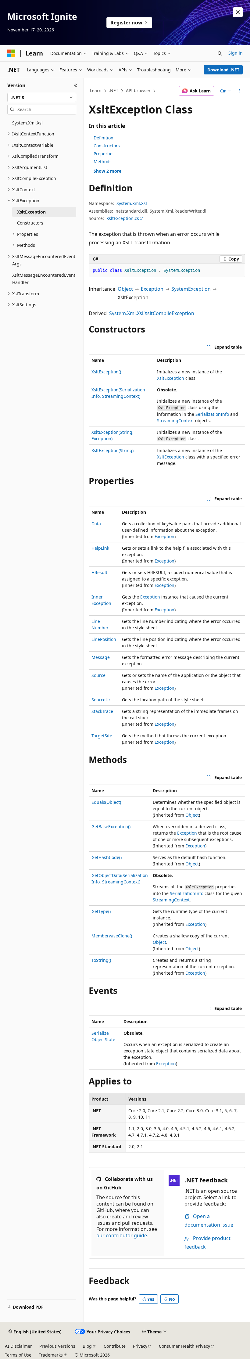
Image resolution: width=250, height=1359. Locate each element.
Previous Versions (57, 1346)
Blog (87, 1346)
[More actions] (239, 91)
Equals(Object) (106, 802)
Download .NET (223, 70)
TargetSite (101, 736)
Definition (103, 138)
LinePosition (103, 639)
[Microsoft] (11, 53)
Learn (96, 90)
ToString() (101, 960)
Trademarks (51, 1355)
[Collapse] (75, 85)
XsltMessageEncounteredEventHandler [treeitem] (43, 279)
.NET (113, 90)
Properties (104, 153)
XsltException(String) (112, 450)
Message (100, 657)
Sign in (235, 53)
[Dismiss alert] (238, 12)
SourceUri (101, 700)
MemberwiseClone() (111, 936)
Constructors (107, 146)
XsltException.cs (122, 218)
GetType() (101, 911)
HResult (99, 572)
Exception (152, 289)
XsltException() (106, 372)
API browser (138, 90)
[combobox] (41, 97)
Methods (103, 161)
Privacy (140, 1346)
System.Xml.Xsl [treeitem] (27, 123)
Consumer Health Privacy (184, 1346)
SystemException (191, 289)
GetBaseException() (110, 826)
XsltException (170, 378)
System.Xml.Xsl (131, 203)
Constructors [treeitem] (30, 223)
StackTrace (102, 711)
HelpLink (100, 548)
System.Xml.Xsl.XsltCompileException (151, 313)
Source (98, 675)
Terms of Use (18, 1355)
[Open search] (220, 53)
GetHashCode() (106, 857)
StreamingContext (175, 420)
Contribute (115, 1346)
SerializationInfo (212, 414)
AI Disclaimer (18, 1346)
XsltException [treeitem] (31, 212)
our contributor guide (121, 1235)
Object (125, 289)
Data (96, 524)
